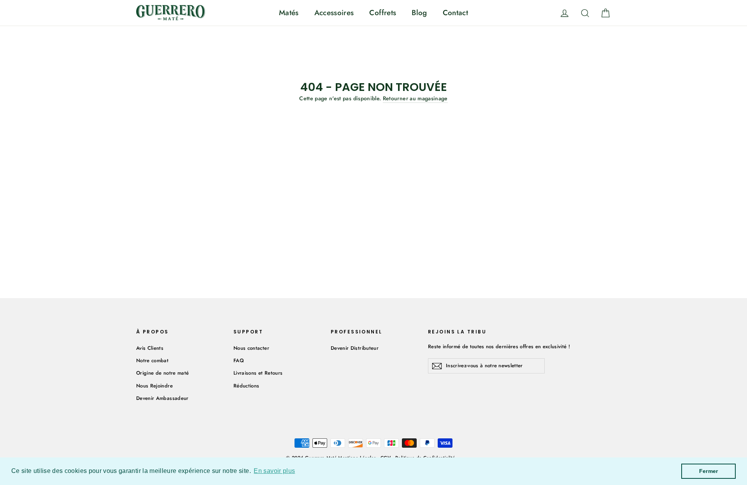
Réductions (246, 385)
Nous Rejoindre (154, 385)
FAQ (238, 360)
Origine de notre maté (162, 373)
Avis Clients (149, 348)
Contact (455, 12)
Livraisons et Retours (257, 373)
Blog (419, 12)
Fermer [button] (708, 471)
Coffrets (382, 12)
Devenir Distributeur (355, 348)
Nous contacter (251, 348)
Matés (289, 12)
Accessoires (334, 12)
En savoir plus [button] (274, 471)
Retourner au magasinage (415, 98)
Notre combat (152, 360)
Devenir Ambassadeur (162, 398)
